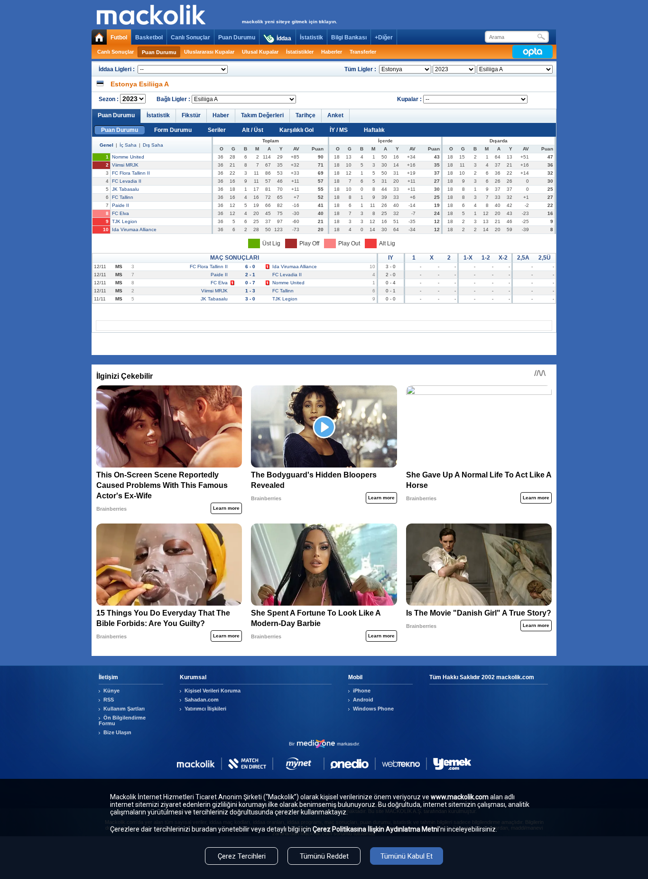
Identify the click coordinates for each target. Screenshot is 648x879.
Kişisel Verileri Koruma (213, 690)
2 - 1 (250, 274)
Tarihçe (305, 115)
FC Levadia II (126, 181)
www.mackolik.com (460, 797)
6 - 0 (250, 266)
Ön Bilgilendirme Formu (122, 720)
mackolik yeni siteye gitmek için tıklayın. (289, 21)
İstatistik (311, 37)
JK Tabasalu (125, 189)
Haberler (331, 52)
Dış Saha (153, 145)
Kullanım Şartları (124, 708)
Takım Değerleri (262, 115)
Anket (335, 115)
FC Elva (120, 213)
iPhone (361, 690)
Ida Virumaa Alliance (134, 229)
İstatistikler (300, 52)
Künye (111, 690)
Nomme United (128, 156)
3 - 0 (250, 298)
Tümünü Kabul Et (406, 856)
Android (363, 699)
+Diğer (384, 37)
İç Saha (128, 145)
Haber (221, 115)
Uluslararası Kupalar (209, 52)
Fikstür (191, 115)
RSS (108, 699)
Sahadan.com (202, 699)
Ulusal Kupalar (260, 52)
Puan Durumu (236, 37)
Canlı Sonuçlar (190, 37)
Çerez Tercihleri (242, 856)
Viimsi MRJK (125, 165)
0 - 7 (250, 282)
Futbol (119, 37)
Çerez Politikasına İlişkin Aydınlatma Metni (376, 829)
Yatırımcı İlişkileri (205, 708)
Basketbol (149, 37)
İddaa (284, 38)
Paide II (120, 205)
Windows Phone (373, 708)
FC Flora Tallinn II (131, 173)
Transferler (363, 52)
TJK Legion (124, 221)
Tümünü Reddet (324, 856)
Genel (106, 145)
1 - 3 (250, 290)
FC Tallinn (122, 197)
